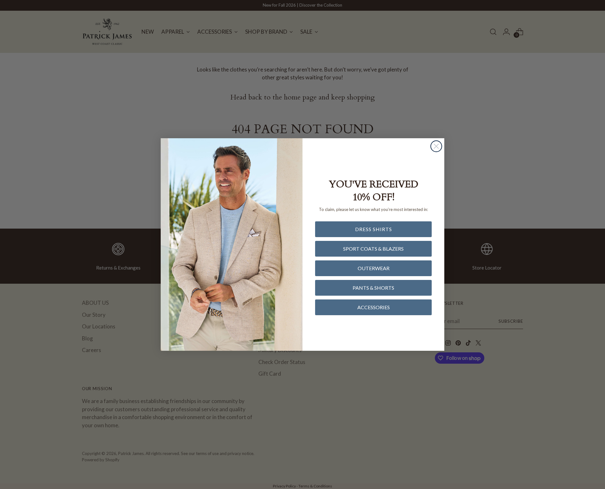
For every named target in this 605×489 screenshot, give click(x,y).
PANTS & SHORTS (373, 288)
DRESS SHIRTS (373, 229)
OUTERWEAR (373, 268)
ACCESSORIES (373, 307)
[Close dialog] (436, 146)
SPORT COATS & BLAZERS (373, 249)
